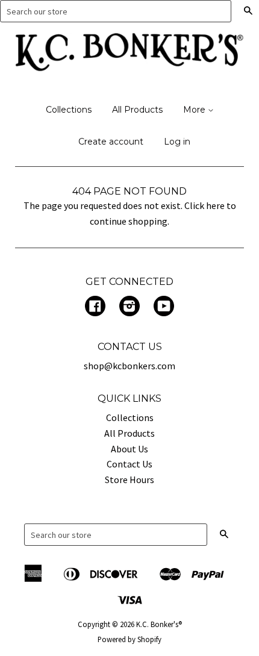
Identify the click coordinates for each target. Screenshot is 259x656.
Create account (110, 141)
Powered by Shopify (129, 639)
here (215, 205)
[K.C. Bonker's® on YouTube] (164, 307)
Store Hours (129, 479)
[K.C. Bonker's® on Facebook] (95, 307)
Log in (177, 141)
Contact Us (129, 464)
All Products (137, 109)
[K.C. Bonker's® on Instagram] (129, 307)
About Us (129, 449)
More (195, 109)
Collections (69, 109)
